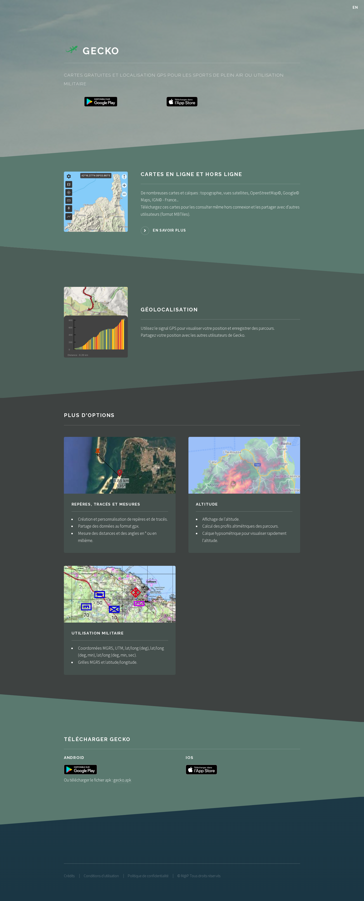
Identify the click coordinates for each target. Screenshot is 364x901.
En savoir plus (169, 230)
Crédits (69, 875)
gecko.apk (122, 780)
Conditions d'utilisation (101, 875)
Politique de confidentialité (148, 875)
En (355, 7)
